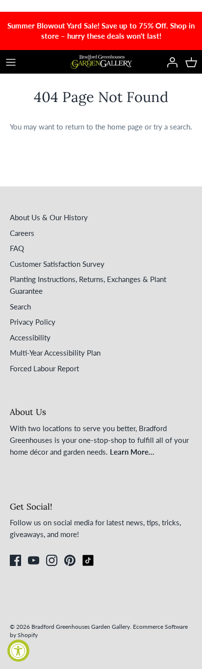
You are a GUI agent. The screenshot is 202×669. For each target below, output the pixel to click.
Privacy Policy (32, 321)
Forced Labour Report (44, 368)
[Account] (169, 62)
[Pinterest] (70, 560)
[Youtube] (33, 560)
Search (20, 306)
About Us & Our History (49, 217)
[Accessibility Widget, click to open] (18, 651)
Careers (22, 233)
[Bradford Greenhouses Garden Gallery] (101, 62)
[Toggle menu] (11, 62)
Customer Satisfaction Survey (57, 263)
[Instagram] (51, 560)
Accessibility (30, 337)
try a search (171, 126)
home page (125, 126)
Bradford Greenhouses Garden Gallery (80, 626)
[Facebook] (15, 560)
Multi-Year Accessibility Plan (55, 352)
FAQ (17, 248)
